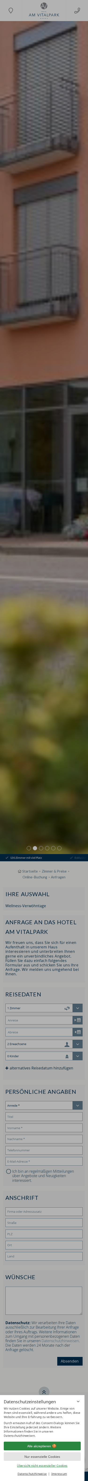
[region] (42, 1422)
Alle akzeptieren (39, 1446)
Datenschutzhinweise (32, 1474)
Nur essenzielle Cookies (42, 1457)
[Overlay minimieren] (78, 1401)
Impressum (59, 1474)
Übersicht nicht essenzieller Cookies (42, 1466)
